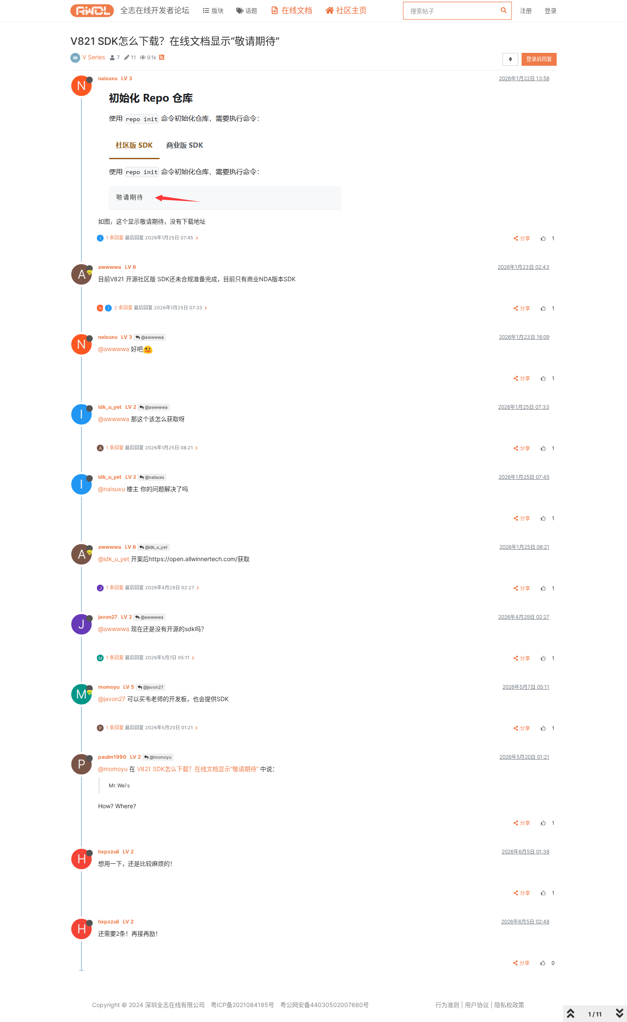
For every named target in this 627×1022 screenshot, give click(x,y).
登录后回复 (539, 59)
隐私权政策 (509, 1004)
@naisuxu (154, 477)
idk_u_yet (117, 407)
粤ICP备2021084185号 (242, 1004)
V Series (93, 57)
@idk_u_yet (156, 547)
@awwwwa (152, 337)
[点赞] (542, 238)
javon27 (115, 617)
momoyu (116, 687)
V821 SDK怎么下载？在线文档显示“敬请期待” (197, 768)
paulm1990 (119, 757)
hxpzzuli (116, 851)
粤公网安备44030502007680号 (324, 1004)
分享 (525, 238)
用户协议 (477, 1004)
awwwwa (117, 267)
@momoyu (159, 757)
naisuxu (115, 78)
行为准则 (447, 1004)
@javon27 (152, 687)
